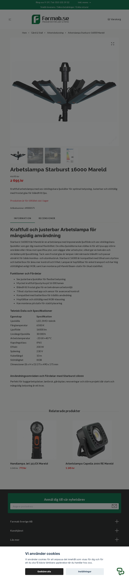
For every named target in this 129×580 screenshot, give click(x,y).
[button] (120, 571)
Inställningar (84, 571)
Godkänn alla (44, 571)
